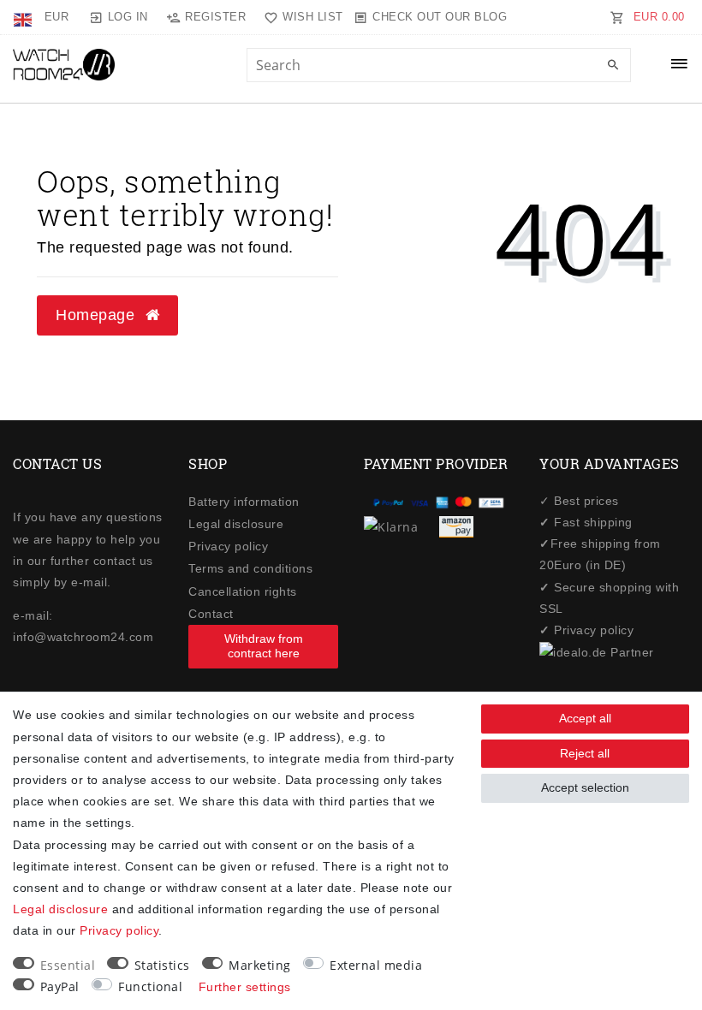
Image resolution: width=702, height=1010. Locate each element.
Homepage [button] (98, 315)
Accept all (585, 718)
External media (376, 965)
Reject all (585, 753)
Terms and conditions (250, 568)
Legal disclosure (235, 524)
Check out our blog (439, 16)
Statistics (162, 965)
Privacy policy (228, 546)
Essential (68, 965)
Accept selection (585, 787)
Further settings (245, 987)
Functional (150, 986)
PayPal (60, 986)
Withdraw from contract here (263, 646)
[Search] (614, 66)
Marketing (260, 965)
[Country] (24, 17)
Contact (211, 614)
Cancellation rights (242, 591)
